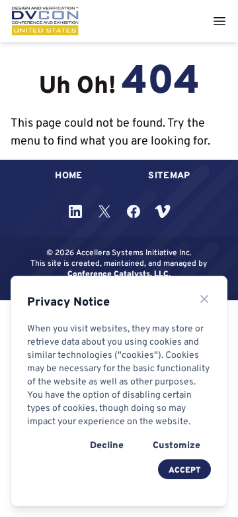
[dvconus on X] (104, 211)
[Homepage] (45, 21)
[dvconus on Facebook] (133, 211)
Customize (176, 445)
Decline (107, 445)
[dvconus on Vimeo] (162, 211)
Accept (184, 469)
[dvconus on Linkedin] (75, 211)
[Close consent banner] (204, 299)
